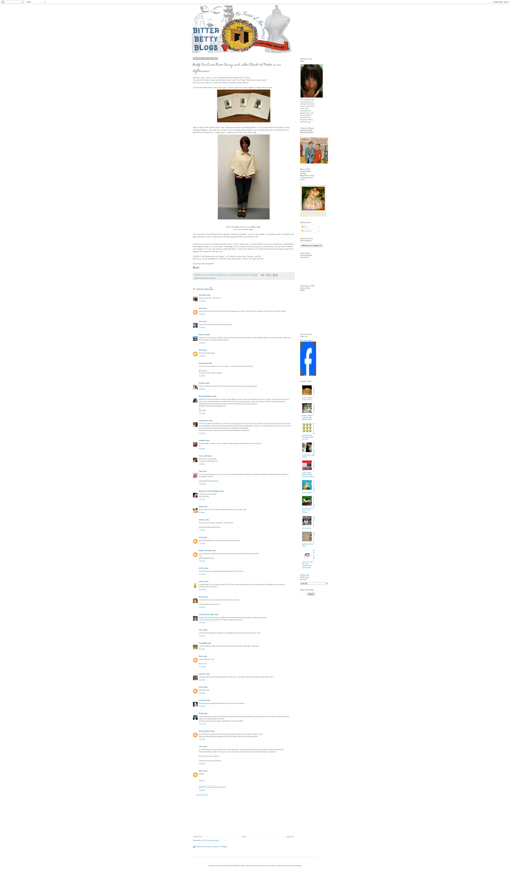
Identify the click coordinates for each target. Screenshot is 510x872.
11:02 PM (202, 484)
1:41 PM (202, 301)
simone (201, 581)
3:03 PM (202, 680)
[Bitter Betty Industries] (308, 375)
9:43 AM (202, 706)
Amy (200, 321)
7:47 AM (202, 636)
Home (244, 837)
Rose (201, 656)
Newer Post (198, 837)
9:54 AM (202, 649)
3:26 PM (202, 389)
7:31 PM (202, 739)
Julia (200, 471)
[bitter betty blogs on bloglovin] (311, 247)
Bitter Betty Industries (307, 340)
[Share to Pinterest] (276, 275)
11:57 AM (202, 724)
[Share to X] (271, 275)
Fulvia (201, 507)
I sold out (208, 78)
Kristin (201, 568)
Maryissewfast (204, 731)
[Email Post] (262, 275)
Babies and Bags (205, 550)
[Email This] (266, 275)
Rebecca (202, 335)
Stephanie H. (203, 421)
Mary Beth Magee (205, 396)
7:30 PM (202, 464)
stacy (201, 630)
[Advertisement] (244, 815)
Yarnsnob (202, 700)
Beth (200, 350)
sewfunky (202, 295)
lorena (201, 597)
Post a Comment (202, 795)
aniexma (202, 674)
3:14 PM (202, 376)
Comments (307, 231)
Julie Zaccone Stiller (206, 614)
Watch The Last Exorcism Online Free (212, 787)
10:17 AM (202, 667)
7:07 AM (202, 530)
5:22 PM (202, 790)
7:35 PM (202, 764)
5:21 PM (202, 433)
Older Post (290, 837)
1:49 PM (202, 314)
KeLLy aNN (203, 456)
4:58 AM (202, 513)
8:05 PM (202, 693)
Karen (201, 687)
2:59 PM (202, 343)
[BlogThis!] (269, 275)
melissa (202, 520)
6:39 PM (202, 449)
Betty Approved (204, 278)
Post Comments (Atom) (211, 840)
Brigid (201, 713)
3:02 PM (202, 356)
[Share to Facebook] (274, 275)
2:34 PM (202, 327)
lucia (200, 308)
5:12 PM (202, 413)
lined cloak (238, 132)
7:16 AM (202, 543)
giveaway (213, 278)
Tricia (201, 537)
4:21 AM (202, 499)
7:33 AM (202, 561)
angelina (202, 440)
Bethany (202, 383)
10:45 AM (202, 590)
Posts (305, 227)
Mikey (201, 771)
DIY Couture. (245, 78)
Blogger (299, 866)
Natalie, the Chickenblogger (209, 491)
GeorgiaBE (203, 643)
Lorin (201, 746)
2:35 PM (202, 623)
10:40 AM (202, 574)
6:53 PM (202, 607)
